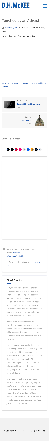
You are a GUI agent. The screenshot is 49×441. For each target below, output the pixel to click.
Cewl (18, 107)
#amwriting (18, 252)
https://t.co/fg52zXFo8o (17, 256)
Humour (41, 28)
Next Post (26, 118)
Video (4, 31)
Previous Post (29, 102)
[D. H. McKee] (16, 5)
